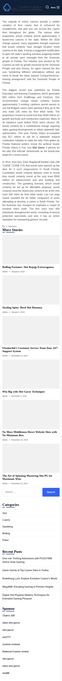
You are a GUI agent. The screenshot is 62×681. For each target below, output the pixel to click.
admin (5, 272)
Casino (6, 520)
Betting (6, 533)
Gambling (7, 526)
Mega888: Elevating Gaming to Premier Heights (27, 586)
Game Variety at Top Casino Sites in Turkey (25, 570)
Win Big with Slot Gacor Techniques (23, 391)
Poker (5, 540)
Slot (4, 513)
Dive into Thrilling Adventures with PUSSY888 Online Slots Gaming (27, 560)
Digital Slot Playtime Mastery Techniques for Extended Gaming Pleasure (25, 597)
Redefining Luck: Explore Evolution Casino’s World (29, 578)
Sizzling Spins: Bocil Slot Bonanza (22, 307)
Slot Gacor (12, 226)
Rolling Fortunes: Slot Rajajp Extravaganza (28, 267)
